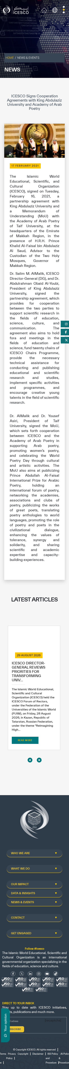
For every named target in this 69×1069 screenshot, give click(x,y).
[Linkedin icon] (30, 973)
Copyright (23, 1053)
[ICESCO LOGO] (34, 821)
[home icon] (44, 10)
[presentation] (30, 759)
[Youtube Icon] (47, 973)
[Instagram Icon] (38, 973)
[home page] (16, 10)
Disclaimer (37, 1053)
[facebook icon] (13, 973)
